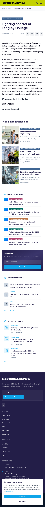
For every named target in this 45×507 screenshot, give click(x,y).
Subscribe (22, 267)
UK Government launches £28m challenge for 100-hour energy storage (24, 213)
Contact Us (6, 451)
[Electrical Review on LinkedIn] (3, 405)
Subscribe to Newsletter (13, 397)
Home (3, 8)
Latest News (6, 415)
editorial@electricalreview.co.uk (15, 467)
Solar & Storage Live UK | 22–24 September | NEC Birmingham (22, 340)
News (9, 8)
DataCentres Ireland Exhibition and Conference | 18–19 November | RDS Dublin (23, 353)
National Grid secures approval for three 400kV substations (23, 203)
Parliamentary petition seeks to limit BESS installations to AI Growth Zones (24, 233)
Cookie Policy (10, 492)
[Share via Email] (37, 34)
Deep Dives (6, 419)
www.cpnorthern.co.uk (10, 109)
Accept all (22, 496)
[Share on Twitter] (28, 34)
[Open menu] (41, 3)
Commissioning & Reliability (22, 8)
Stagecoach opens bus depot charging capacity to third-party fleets (22, 223)
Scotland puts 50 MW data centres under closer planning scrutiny (23, 243)
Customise (22, 501)
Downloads (6, 434)
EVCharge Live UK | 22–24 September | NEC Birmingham (24, 329)
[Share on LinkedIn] (32, 34)
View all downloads (10, 311)
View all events (9, 362)
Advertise (5, 448)
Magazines (5, 430)
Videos (4, 427)
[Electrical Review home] (14, 3)
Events (4, 455)
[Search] (37, 3)
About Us (5, 444)
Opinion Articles (7, 423)
